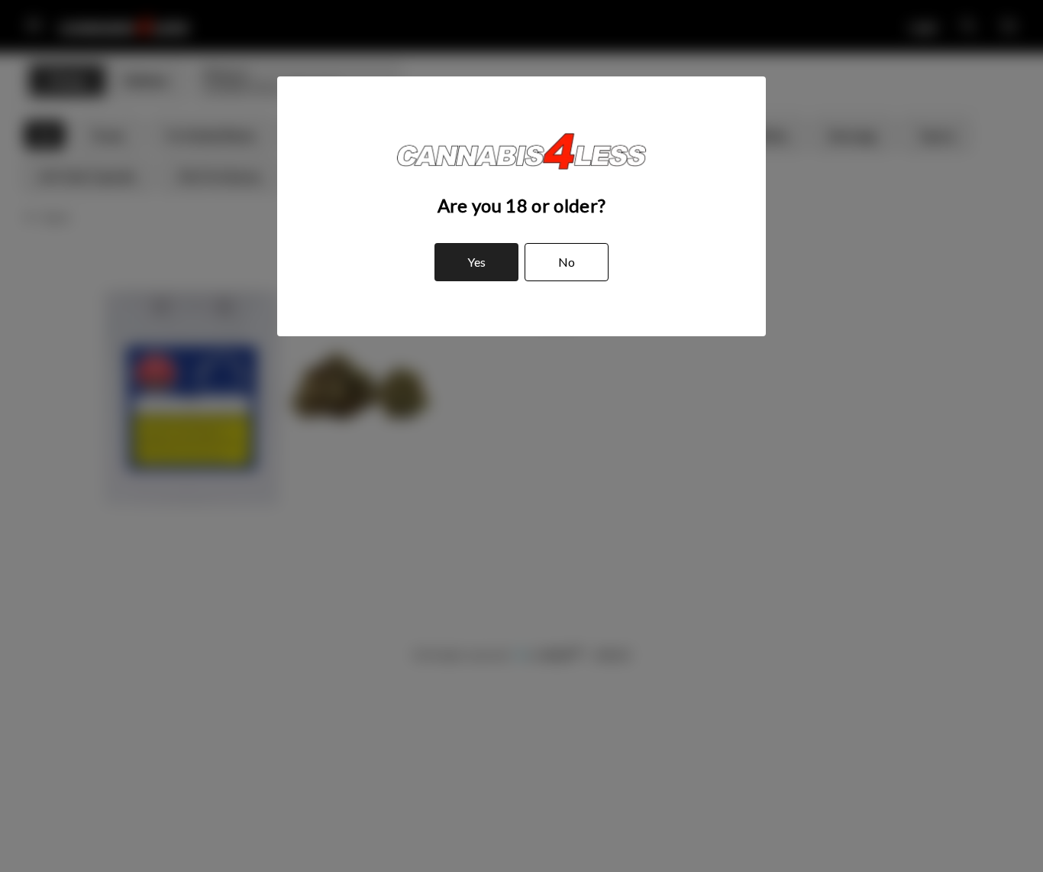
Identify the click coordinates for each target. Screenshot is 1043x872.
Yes (476, 261)
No (566, 261)
